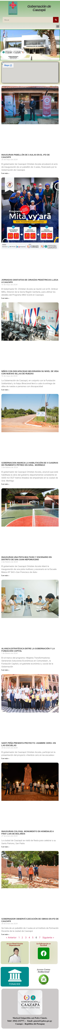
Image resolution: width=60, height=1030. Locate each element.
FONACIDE (14, 984)
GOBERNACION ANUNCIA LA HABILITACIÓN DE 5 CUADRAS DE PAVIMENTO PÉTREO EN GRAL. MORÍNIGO (29, 464)
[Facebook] (43, 953)
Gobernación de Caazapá (39, 8)
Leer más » (5, 173)
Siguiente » (48, 937)
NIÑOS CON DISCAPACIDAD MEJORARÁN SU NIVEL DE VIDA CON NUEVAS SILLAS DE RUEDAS (29, 372)
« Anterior (11, 937)
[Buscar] (56, 20)
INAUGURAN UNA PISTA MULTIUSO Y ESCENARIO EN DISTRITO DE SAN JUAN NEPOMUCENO (26, 558)
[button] (57, 26)
